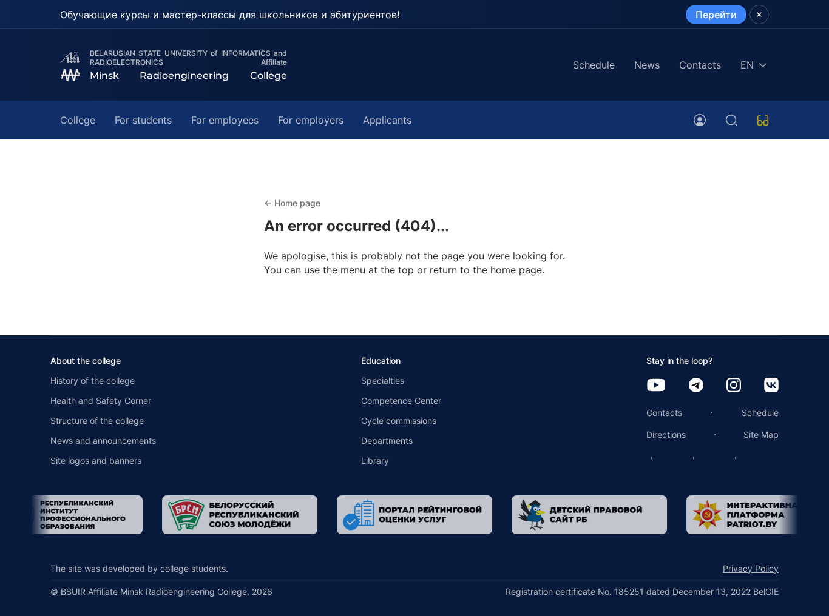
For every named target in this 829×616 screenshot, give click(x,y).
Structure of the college (97, 420)
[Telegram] (696, 386)
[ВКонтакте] (771, 386)
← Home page (292, 203)
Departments (387, 440)
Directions (666, 434)
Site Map (761, 434)
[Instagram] (733, 386)
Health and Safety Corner (100, 400)
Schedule (594, 65)
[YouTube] (656, 386)
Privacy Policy (751, 568)
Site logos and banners (95, 460)
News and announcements (103, 440)
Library (375, 460)
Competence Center (401, 400)
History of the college (92, 380)
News (647, 65)
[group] (225, 514)
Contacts (700, 65)
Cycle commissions (398, 420)
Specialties (382, 380)
